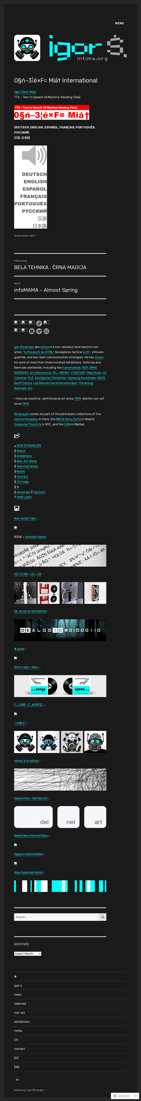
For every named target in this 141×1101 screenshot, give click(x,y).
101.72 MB (21, 574)
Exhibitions (24, 456)
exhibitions (21, 1021)
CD (39, 574)
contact (19, 1049)
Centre (19, 419)
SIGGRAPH (21, 372)
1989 (77, 398)
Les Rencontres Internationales (55, 383)
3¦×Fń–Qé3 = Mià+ (26, 667)
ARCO (101, 378)
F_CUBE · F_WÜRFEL (28, 704)
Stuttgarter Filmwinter (50, 378)
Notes (21, 471)
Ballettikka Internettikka (31, 835)
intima (44, 347)
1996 (25, 403)
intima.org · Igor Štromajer (29, 1090)
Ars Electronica (40, 372)
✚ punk (19, 649)
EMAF (93, 367)
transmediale (71, 367)
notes (18, 1030)
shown (99, 357)
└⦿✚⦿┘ (20, 723)
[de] (16, 1067)
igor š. (18, 985)
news (17, 994)
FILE (30, 378)
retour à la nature (26, 760)
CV (16, 1040)
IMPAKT (65, 372)
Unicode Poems (35, 537)
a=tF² (86, 352)
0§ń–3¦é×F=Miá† (25, 92)
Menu (119, 23)
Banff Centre (23, 383)
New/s (21, 451)
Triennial (20, 378)
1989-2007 (24, 497)
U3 (104, 372)
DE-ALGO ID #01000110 (30, 611)
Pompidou (31, 419)
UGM (67, 424)
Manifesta (94, 372)
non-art (19, 1012)
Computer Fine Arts (27, 424)
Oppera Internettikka (28, 854)
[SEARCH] (102, 917)
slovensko (23, 492)
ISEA (85, 367)
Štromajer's (22, 414)
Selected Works (27, 466)
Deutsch (39, 492)
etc (30, 388)
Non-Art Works (27, 461)
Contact (22, 476)
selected (20, 1003)
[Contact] (17, 1080)
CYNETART (78, 372)
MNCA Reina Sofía (68, 419)
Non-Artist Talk (24, 518)
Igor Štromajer (24, 347)
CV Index (23, 482)
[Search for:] (56, 917)
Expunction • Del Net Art (31, 798)
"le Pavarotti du (34, 352)
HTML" (49, 352)
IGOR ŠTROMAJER (29, 445)
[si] (16, 1058)
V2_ (55, 372)
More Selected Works (28, 872)
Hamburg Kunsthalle (82, 378)
